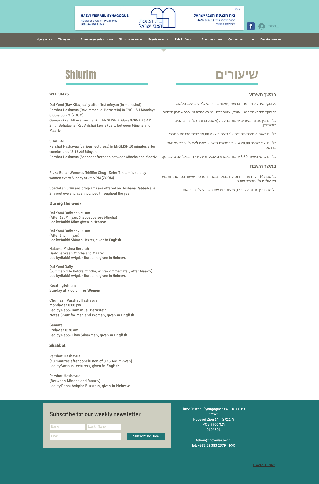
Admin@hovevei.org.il (213, 440)
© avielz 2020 (264, 465)
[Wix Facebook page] (251, 26)
